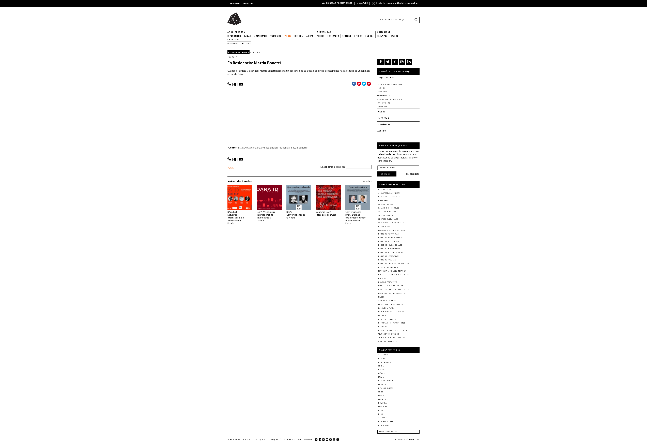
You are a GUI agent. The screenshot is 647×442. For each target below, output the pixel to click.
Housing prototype (387, 282)
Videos (288, 36)
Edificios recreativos (388, 256)
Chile (380, 392)
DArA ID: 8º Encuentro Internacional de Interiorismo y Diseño (235, 217)
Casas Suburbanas (387, 212)
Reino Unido (384, 425)
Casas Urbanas (385, 215)
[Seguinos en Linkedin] (409, 62)
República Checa (386, 421)
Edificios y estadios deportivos (393, 263)
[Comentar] (235, 84)
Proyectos (382, 92)
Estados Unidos (385, 381)
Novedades (233, 43)
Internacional (385, 362)
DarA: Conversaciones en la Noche (295, 214)
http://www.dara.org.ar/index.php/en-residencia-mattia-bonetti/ (272, 147)
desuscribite (412, 174)
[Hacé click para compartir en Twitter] (363, 83)
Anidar (309, 36)
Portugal (382, 407)
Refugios (382, 327)
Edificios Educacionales (390, 245)
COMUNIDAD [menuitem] (234, 4)
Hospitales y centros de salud (393, 275)
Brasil (381, 410)
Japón (381, 395)
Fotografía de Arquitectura (392, 271)
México (381, 373)
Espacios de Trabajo (388, 267)
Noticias (346, 36)
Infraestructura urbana (390, 286)
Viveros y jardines (387, 341)
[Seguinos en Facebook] (380, 62)
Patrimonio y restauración (391, 312)
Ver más (367, 181)
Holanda (382, 403)
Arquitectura (236, 32)
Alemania (383, 418)
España (381, 358)
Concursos (333, 36)
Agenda (320, 36)
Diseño (381, 111)
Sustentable (260, 36)
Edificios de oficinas (388, 234)
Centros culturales (388, 219)
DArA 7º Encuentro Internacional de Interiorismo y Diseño (266, 216)
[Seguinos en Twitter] (387, 62)
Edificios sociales (387, 260)
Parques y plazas (386, 308)
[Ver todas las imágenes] (241, 83)
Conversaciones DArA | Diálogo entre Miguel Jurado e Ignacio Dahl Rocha (355, 217)
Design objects (385, 226)
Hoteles (382, 278)
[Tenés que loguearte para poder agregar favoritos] (229, 84)
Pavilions (383, 315)
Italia (381, 377)
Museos (382, 297)
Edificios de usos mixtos (390, 238)
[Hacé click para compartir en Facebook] (353, 83)
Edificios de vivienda (388, 241)
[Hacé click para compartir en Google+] (358, 83)
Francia (382, 399)
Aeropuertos (384, 189)
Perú (380, 414)
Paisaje (247, 36)
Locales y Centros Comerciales (393, 289)
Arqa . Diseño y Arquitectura (235, 17)
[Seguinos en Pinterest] (395, 62)
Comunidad (384, 32)
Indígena (299, 36)
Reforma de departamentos (391, 323)
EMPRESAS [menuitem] (248, 4)
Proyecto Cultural (387, 319)
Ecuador (382, 384)
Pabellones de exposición (391, 304)
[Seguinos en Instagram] (402, 62)
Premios (369, 36)
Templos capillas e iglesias (391, 338)
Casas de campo (385, 204)
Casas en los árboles (388, 208)
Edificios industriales (389, 249)
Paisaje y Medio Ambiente (389, 84)
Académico (383, 124)
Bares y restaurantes (389, 197)
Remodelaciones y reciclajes (392, 330)
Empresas (233, 39)
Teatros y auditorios (388, 334)
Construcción (384, 95)
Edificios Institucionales (390, 252)
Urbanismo (276, 36)
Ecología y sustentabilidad (391, 230)
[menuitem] (395, 4)
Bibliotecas (384, 200)
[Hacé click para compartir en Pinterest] (369, 83)
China (381, 366)
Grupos (394, 36)
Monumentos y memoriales (391, 293)
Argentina (255, 52)
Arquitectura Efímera (389, 193)
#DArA (230, 167)
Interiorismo (234, 36)
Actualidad (324, 32)
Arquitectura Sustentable (390, 99)
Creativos (382, 36)
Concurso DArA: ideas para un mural (326, 213)
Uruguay (382, 370)
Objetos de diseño (387, 301)
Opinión (358, 36)
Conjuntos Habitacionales (391, 223)
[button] (416, 19)
